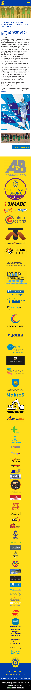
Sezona (13, 671)
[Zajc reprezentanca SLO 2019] (15, 138)
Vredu (9, 687)
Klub (8, 671)
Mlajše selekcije (11, 674)
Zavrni (14, 687)
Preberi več (20, 687)
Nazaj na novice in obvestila (21, 147)
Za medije (22, 674)
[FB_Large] (15, 112)
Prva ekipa (21, 671)
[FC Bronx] (3, 3)
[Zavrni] (29, 685)
